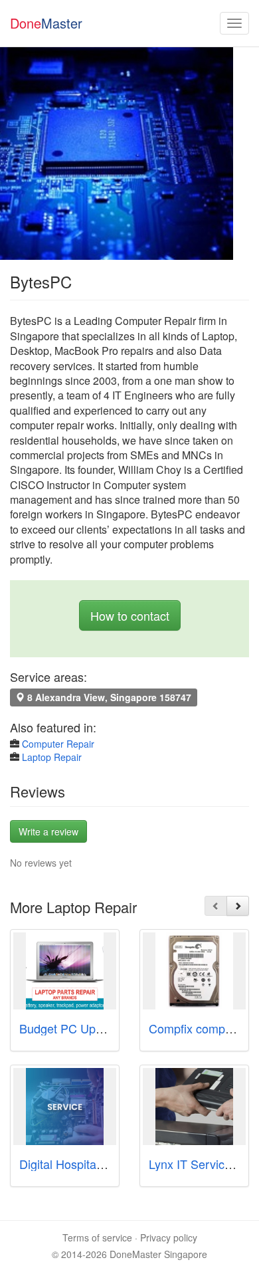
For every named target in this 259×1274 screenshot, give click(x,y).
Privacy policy (168, 1237)
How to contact (129, 615)
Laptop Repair (52, 757)
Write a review (48, 831)
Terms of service (97, 1237)
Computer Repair (58, 743)
